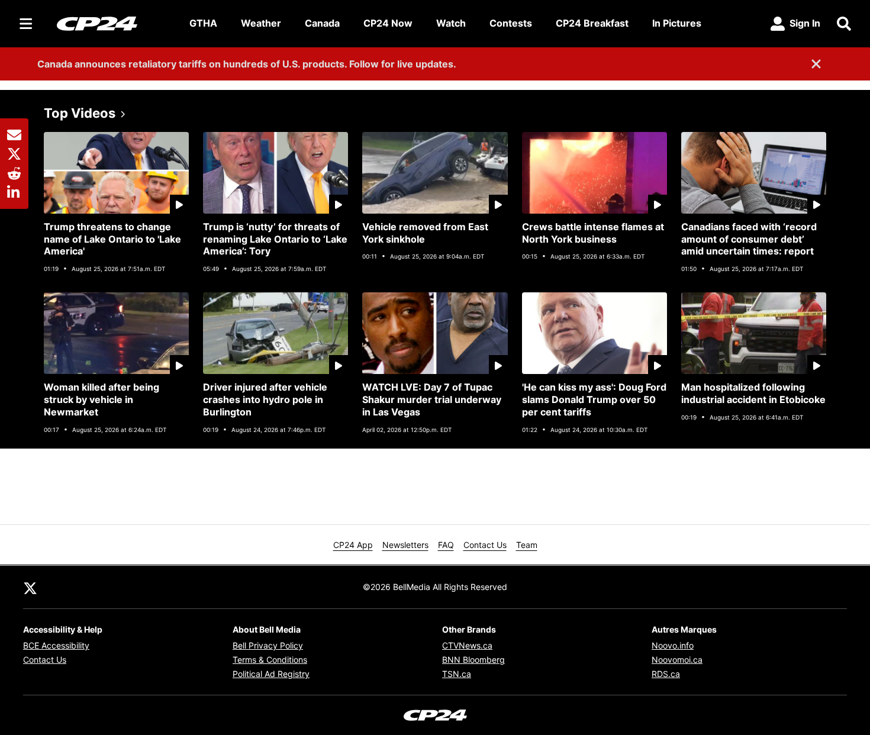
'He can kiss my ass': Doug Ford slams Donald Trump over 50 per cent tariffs (594, 399)
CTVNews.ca (467, 645)
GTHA (203, 23)
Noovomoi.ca (677, 660)
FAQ (446, 545)
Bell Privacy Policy (268, 645)
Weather (261, 23)
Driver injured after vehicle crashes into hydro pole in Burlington (265, 399)
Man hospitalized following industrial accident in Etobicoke (753, 393)
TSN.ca (456, 674)
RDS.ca (666, 674)
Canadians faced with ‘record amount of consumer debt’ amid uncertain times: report (749, 239)
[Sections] (26, 24)
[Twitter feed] (30, 587)
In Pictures (676, 23)
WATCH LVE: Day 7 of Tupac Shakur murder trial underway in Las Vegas (431, 399)
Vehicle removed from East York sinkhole (425, 233)
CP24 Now (388, 23)
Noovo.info (673, 645)
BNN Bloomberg (473, 660)
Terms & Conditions (270, 660)
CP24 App (353, 545)
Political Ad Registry (271, 674)
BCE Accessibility (56, 645)
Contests (510, 23)
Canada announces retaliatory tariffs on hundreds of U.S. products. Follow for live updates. (246, 64)
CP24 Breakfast (592, 23)
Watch (451, 23)
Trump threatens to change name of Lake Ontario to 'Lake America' (112, 239)
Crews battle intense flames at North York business (593, 233)
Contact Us (485, 545)
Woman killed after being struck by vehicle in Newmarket (101, 399)
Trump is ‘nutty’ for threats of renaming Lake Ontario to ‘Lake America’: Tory (275, 239)
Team (526, 545)
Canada (322, 23)
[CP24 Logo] (113, 23)
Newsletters (405, 545)
